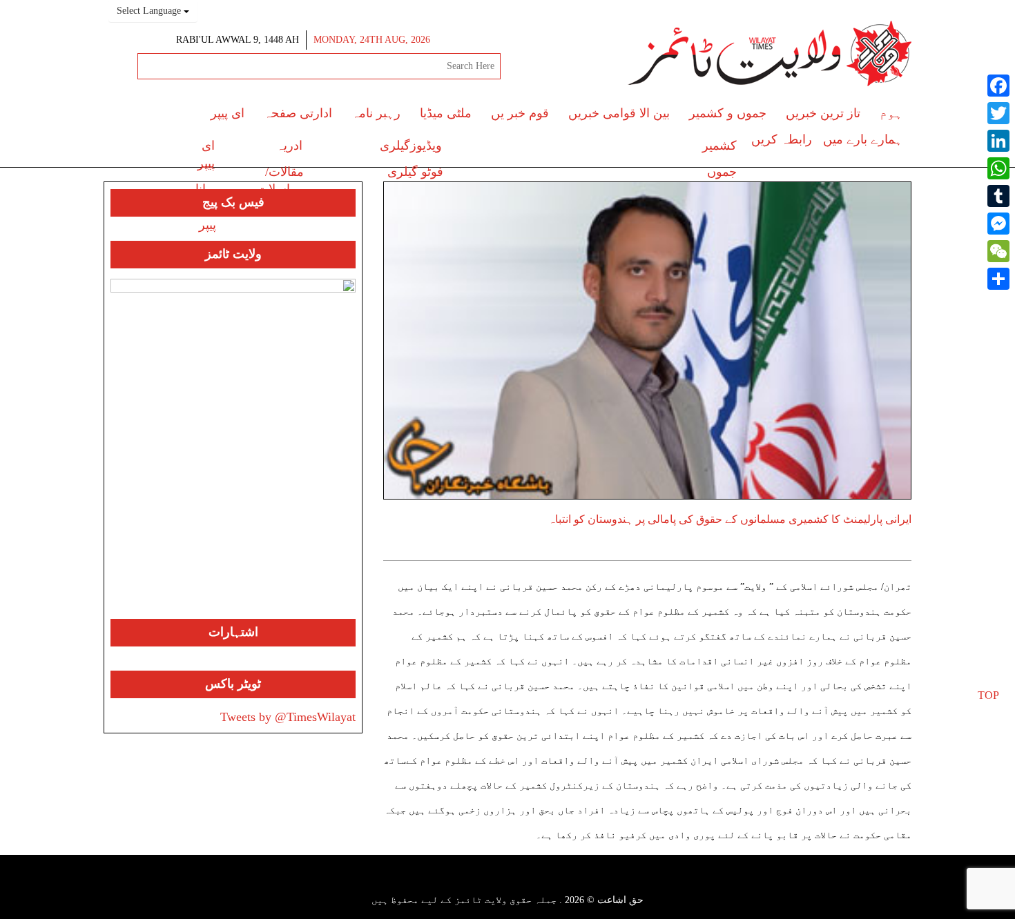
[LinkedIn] (998, 141)
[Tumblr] (998, 196)
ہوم (891, 113)
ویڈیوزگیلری (411, 145)
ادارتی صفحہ (298, 113)
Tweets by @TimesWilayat (288, 717)
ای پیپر (227, 113)
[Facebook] (998, 85)
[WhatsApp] (998, 168)
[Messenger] (998, 223)
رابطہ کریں (781, 139)
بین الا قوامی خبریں (619, 113)
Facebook (568, 882)
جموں (722, 172)
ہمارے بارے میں (862, 139)
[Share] (998, 279)
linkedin (474, 882)
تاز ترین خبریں (823, 113)
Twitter (547, 882)
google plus (523, 884)
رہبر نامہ (375, 113)
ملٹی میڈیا (446, 113)
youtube (498, 882)
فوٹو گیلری (415, 172)
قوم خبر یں (520, 113)
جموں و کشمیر (727, 113)
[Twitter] (998, 113)
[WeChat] (998, 251)
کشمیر (719, 145)
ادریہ (289, 145)
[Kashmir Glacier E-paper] (233, 449)
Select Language (150, 11)
